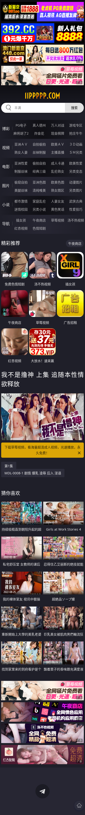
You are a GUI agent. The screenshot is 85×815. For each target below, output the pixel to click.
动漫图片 (75, 182)
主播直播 (57, 152)
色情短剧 (39, 228)
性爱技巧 (75, 209)
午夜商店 (39, 220)
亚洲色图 (39, 182)
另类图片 (75, 190)
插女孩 (21, 220)
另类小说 (39, 209)
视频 (6, 147)
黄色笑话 (57, 209)
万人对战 (57, 125)
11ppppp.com (42, 95)
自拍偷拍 (39, 144)
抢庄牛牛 (75, 133)
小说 (6, 204)
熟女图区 (57, 190)
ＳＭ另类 (75, 152)
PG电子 (21, 125)
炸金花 (39, 133)
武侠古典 (75, 201)
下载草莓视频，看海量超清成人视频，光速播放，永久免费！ (42, 450)
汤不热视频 (76, 220)
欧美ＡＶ (57, 144)
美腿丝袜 (21, 190)
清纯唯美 (39, 190)
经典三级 (39, 171)
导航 (6, 223)
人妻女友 (57, 201)
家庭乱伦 (39, 201)
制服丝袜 (21, 171)
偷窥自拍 (21, 182)
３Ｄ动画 (75, 144)
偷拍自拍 (39, 163)
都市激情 (21, 201)
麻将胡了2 (21, 133)
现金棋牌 (57, 133)
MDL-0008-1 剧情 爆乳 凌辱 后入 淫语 (32, 473)
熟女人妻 (21, 152)
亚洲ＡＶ (21, 144)
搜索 (74, 107)
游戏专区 (75, 125)
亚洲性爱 (21, 163)
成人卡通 (57, 163)
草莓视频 (57, 220)
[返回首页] (79, 805)
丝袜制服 (39, 152)
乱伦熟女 (57, 171)
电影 (6, 166)
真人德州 (39, 125)
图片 (6, 185)
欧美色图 (57, 182)
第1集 (8, 466)
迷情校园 (21, 209)
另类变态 (75, 171)
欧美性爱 (75, 163)
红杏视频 (21, 228)
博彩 (6, 128)
